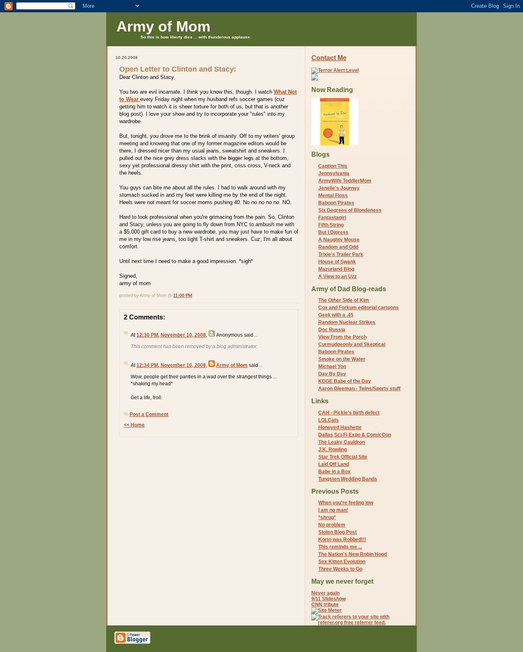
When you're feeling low (345, 503)
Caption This (332, 166)
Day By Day (332, 374)
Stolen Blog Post (337, 532)
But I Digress (333, 232)
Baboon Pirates (336, 203)
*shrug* (327, 517)
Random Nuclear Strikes (346, 322)
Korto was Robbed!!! (342, 539)
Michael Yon (332, 366)
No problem (331, 525)
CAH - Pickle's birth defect (349, 413)
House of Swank (337, 262)
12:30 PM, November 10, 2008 (171, 335)
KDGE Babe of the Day (344, 381)
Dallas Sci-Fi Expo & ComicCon (354, 435)
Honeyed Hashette (340, 427)
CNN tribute (325, 604)
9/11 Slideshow (328, 599)
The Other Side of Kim (343, 300)
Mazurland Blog (336, 269)
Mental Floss (333, 195)
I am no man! (333, 510)
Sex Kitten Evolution (341, 561)
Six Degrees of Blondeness (350, 210)
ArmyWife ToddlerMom (344, 181)
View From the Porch (342, 337)
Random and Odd (338, 247)
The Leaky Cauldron (341, 442)
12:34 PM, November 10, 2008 (171, 365)
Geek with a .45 (335, 315)
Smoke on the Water (341, 359)
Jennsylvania (333, 173)
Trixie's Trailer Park (340, 254)
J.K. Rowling (332, 449)
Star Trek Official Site (342, 457)
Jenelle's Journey (339, 188)
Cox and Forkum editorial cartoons (358, 307)
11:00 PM (182, 295)
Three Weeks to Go (340, 569)
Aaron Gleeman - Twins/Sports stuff (359, 388)
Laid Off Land (333, 464)
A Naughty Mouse (339, 240)
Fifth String (331, 225)
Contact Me (328, 57)
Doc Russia (331, 330)
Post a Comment (149, 414)
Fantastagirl (332, 217)
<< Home (134, 425)
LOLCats (328, 420)
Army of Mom (163, 26)
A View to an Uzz (337, 276)
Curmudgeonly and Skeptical (351, 344)
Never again (325, 593)
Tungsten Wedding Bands (347, 479)
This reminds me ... (340, 547)
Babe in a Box (334, 471)
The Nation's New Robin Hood (352, 554)
